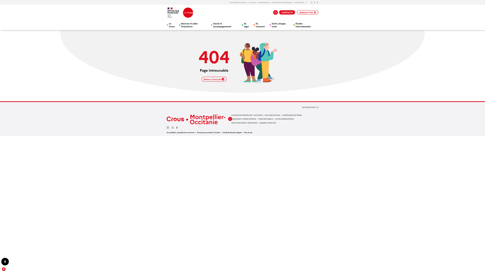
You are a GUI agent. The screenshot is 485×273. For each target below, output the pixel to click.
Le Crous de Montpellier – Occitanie (246, 115)
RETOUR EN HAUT (309, 107)
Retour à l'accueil (212, 79)
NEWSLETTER (306, 12)
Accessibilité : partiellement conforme (181, 132)
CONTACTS (287, 12)
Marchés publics (266, 119)
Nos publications (272, 115)
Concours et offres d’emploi (243, 119)
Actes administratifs (284, 119)
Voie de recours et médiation (244, 123)
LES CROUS (252, 2)
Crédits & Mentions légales (232, 132)
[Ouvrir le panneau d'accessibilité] (5, 261)
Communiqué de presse (292, 115)
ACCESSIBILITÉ (299, 2)
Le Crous (172, 25)
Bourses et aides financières (189, 25)
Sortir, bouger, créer (279, 25)
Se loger (246, 25)
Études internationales (303, 25)
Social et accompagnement (222, 25)
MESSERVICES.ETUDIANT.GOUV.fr (282, 2)
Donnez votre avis (267, 123)
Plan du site (248, 132)
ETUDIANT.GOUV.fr (264, 2)
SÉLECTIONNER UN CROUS (238, 2)
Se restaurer (260, 25)
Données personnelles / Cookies (208, 132)
